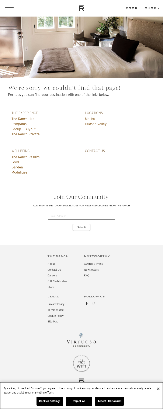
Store (51, 287)
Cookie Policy (56, 315)
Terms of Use (56, 309)
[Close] (158, 389)
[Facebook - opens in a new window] (86, 303)
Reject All (79, 401)
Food (15, 162)
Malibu (90, 119)
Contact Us (95, 151)
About (51, 263)
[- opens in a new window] (81, 341)
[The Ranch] (81, 8)
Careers (52, 275)
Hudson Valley (96, 124)
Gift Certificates (57, 281)
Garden (17, 167)
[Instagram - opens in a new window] (93, 303)
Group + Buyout (23, 129)
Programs (19, 124)
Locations (94, 113)
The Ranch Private (25, 134)
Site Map (53, 321)
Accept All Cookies (109, 401)
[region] (81, 395)
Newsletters (91, 269)
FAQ (86, 275)
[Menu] (9, 8)
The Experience (24, 113)
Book (132, 8)
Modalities (19, 172)
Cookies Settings (49, 401)
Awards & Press (93, 263)
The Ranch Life (22, 119)
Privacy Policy (56, 304)
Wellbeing (20, 151)
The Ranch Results (25, 157)
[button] (152, 8)
